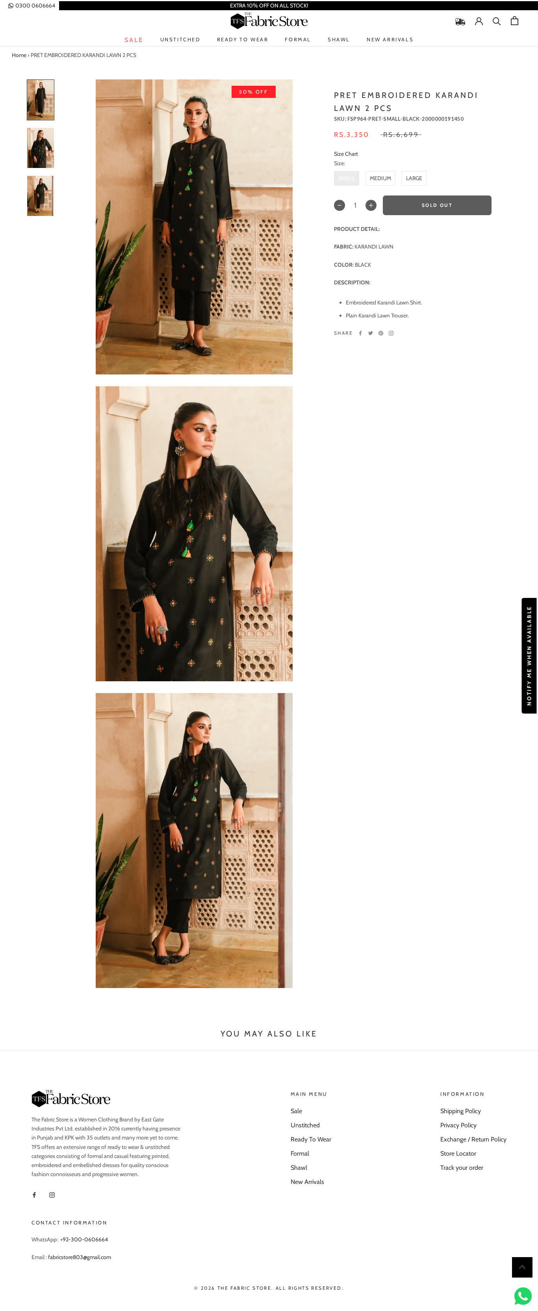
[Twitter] (370, 333)
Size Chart (346, 153)
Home (19, 55)
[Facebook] (360, 333)
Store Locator (458, 1153)
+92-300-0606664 (84, 1239)
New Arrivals (390, 40)
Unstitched (180, 40)
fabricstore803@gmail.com (79, 1257)
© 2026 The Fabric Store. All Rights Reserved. (269, 1288)
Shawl (339, 39)
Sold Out (437, 205)
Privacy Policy (458, 1125)
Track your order (461, 1167)
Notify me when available (528, 655)
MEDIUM (380, 177)
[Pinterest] (380, 333)
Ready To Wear (243, 40)
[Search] (497, 21)
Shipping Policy (460, 1111)
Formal (298, 39)
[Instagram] (391, 333)
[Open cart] (514, 20)
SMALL (346, 177)
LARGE (414, 177)
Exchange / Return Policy (473, 1139)
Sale (134, 40)
